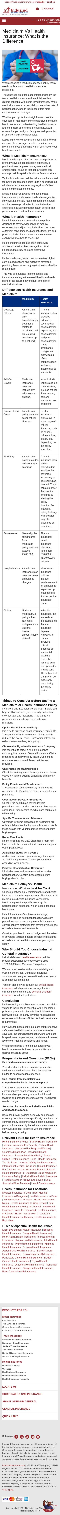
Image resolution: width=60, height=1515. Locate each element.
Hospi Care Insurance (43, 1183)
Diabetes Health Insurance (29, 1264)
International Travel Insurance (16, 1339)
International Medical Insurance (19, 1166)
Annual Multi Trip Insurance (15, 1356)
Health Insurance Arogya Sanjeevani (24, 1180)
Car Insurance (9, 1320)
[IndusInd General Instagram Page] (32, 1437)
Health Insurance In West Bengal (29, 1203)
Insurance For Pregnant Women (32, 1148)
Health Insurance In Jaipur (18, 1199)
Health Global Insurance (14, 1372)
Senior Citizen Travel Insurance (17, 1353)
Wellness (6, 1369)
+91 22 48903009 (48, 20)
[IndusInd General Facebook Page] (16, 1437)
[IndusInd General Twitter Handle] (27, 1437)
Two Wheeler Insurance (13, 1324)
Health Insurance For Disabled (19, 1173)
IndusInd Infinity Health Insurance (37, 1162)
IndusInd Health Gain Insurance (39, 1176)
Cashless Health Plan (14, 1152)
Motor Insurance (11, 1316)
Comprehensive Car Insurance (17, 1327)
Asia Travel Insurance (12, 1349)
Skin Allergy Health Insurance (39, 1254)
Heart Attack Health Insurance (18, 1236)
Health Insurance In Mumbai (17, 1217)
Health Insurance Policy (15, 1141)
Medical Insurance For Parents (20, 1145)
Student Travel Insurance (14, 1346)
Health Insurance (12, 1361)
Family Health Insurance (43, 1141)
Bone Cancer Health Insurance (19, 1271)
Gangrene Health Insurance (38, 1268)
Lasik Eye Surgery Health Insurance (22, 1229)
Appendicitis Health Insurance (18, 1250)
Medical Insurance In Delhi (16, 1192)
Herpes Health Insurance (28, 1240)
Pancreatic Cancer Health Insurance (22, 1257)
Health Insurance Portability (15, 1379)
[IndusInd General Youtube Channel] (38, 1437)
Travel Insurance (12, 1336)
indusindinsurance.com (13, 1465)
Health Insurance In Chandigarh (32, 1213)
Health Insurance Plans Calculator (36, 1169)
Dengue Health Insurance (37, 1233)
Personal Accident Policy (28, 1155)
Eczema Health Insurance (37, 1247)
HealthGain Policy (11, 1365)
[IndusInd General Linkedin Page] (22, 1437)
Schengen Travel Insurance (15, 1343)
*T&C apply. (8, 1489)
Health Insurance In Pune (43, 1196)
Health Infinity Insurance (14, 1375)
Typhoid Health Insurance (29, 1243)
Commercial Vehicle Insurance (17, 1330)
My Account (48, 8)
